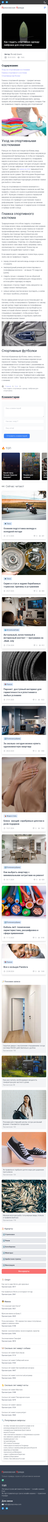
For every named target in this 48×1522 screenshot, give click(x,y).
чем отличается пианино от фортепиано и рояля (21, 1434)
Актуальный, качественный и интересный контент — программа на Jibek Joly (23, 637)
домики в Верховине (11, 1456)
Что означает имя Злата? (11, 1306)
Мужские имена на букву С (11, 1313)
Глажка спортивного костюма (14, 73)
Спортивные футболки (11, 76)
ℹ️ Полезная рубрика (12, 739)
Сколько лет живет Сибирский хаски (15, 1360)
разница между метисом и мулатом (17, 1428)
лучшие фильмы (9, 1441)
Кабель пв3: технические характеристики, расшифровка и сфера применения (21, 930)
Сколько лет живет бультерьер (13, 1353)
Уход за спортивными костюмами (16, 70)
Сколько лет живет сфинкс (12, 1405)
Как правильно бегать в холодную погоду (17, 1292)
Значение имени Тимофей (11, 1338)
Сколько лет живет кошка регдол (14, 1412)
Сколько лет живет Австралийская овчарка (18, 1368)
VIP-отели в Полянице (11, 1443)
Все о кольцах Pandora (16, 967)
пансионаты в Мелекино (13, 1452)
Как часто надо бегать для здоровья (15, 1284)
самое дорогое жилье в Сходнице (16, 1445)
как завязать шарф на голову (15, 1437)
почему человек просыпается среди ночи (19, 1426)
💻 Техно (7, 524)
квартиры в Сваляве (11, 1450)
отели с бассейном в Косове (14, 1459)
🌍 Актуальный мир (11, 630)
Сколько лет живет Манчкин (12, 1390)
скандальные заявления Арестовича (17, 1430)
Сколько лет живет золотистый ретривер (17, 1375)
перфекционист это (11, 1439)
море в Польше (9, 1432)
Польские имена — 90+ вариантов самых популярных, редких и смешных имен (21, 1322)
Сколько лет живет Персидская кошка (16, 1397)
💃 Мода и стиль (10, 816)
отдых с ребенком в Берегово (14, 1454)
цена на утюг (25, 169)
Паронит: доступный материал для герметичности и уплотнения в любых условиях (22, 692)
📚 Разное (8, 684)
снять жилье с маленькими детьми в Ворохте (20, 1448)
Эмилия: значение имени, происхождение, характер (20, 1331)
